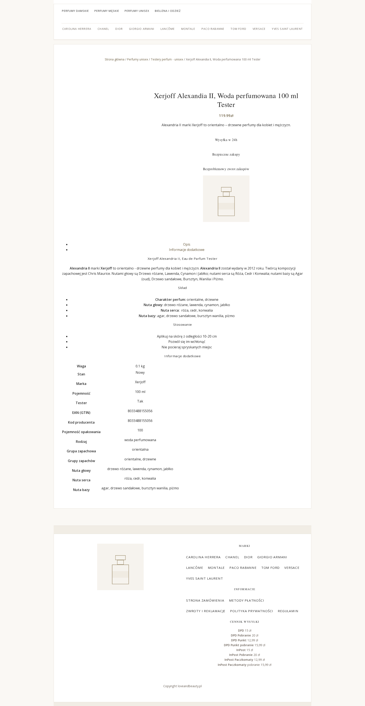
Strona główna (114, 59)
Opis (186, 244)
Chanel (103, 29)
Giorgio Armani (141, 29)
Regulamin (288, 611)
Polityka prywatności (251, 611)
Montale (188, 29)
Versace (259, 29)
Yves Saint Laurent (287, 29)
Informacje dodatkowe (186, 249)
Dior (119, 29)
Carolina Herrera (76, 29)
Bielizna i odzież (168, 11)
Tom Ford (238, 29)
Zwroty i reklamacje (205, 611)
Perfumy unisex (137, 11)
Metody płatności (246, 600)
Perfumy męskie (106, 11)
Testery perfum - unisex (167, 59)
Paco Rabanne (213, 29)
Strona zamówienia (205, 600)
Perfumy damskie (75, 11)
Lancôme (168, 29)
